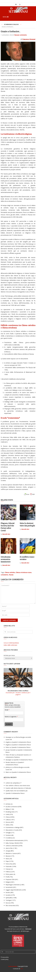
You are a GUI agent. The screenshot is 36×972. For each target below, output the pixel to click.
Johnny (8, 767)
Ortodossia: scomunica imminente (6, 559)
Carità (7, 814)
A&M (21, 968)
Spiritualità (9, 898)
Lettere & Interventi (12, 846)
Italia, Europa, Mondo (12, 843)
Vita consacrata (10, 905)
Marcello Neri (6, 534)
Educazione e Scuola (12, 830)
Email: (7, 710)
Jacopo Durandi (10, 750)
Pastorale (9, 866)
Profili (7, 877)
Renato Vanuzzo (11, 762)
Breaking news (10, 812)
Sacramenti (9, 887)
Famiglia (8, 833)
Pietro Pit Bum (10, 755)
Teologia (8, 900)
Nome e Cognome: (11, 716)
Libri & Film (9, 848)
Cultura (8, 820)
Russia (11, 575)
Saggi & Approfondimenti (13, 890)
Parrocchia (9, 864)
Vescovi (8, 903)
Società (8, 895)
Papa (7, 861)
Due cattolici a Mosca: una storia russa (18, 785)
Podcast (8, 869)
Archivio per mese (9, 655)
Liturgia (8, 851)
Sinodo (8, 892)
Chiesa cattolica (10, 572)
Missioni (8, 856)
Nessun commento (20, 35)
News (7, 859)
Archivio (8, 804)
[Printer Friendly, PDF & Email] (29, 495)
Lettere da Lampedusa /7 (13, 783)
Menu (5, 17)
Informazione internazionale (14, 840)
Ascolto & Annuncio (12, 806)
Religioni (8, 882)
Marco (8, 772)
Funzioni (8, 835)
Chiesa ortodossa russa (23, 572)
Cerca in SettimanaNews (11, 643)
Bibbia (7, 809)
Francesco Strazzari (28, 39)
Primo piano (9, 874)
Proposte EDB (10, 879)
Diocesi (8, 822)
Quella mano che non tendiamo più (16, 791)
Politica (8, 872)
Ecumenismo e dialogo (11, 24)
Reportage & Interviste (13, 885)
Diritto (8, 825)
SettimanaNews (12, 966)
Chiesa (8, 817)
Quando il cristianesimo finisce (21, 742)
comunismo (4, 575)
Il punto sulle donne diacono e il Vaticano (18, 788)
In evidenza (9, 838)
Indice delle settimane (10, 645)
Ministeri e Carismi (11, 853)
